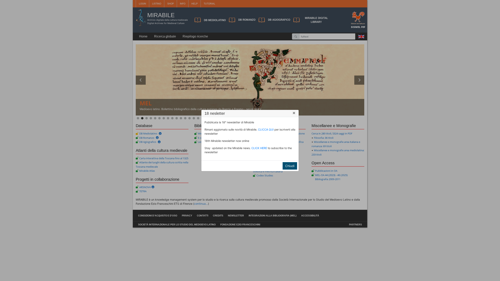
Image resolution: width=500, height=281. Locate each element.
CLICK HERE (259, 148)
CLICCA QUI (266, 129)
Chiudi (290, 166)
